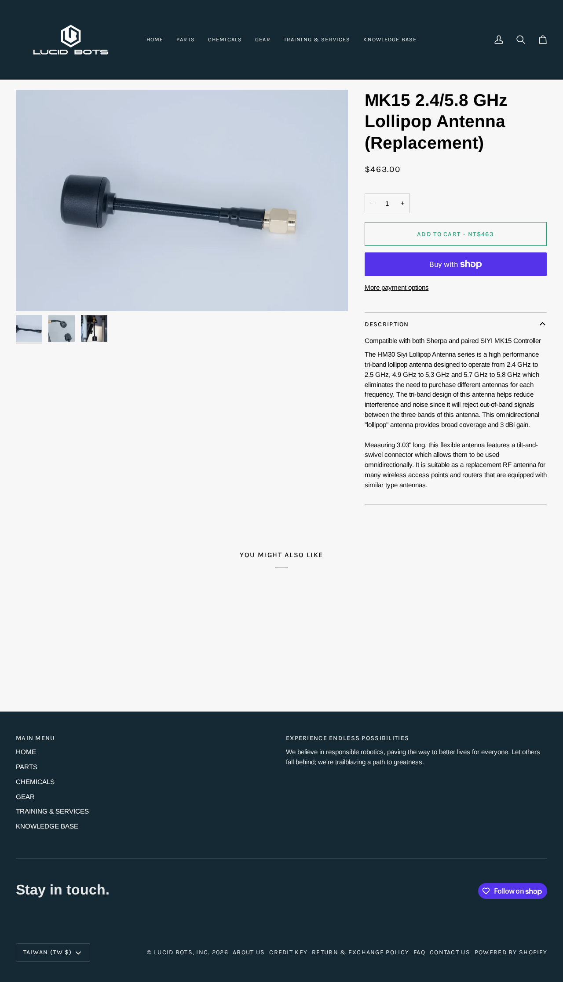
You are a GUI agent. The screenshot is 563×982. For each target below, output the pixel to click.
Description (387, 324)
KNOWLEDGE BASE (47, 826)
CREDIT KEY (288, 952)
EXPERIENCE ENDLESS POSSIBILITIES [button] (347, 738)
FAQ (419, 952)
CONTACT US (450, 952)
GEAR (25, 796)
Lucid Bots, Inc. (182, 952)
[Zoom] (182, 200)
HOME (26, 752)
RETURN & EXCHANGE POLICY (360, 952)
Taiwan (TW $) (47, 952)
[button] (185, 39)
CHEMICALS (35, 781)
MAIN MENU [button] (35, 738)
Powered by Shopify (511, 952)
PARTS (26, 766)
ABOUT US (249, 952)
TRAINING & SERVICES (52, 811)
